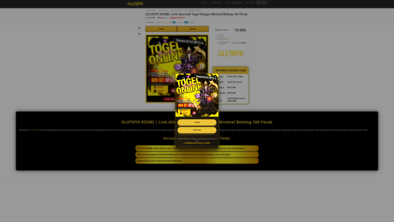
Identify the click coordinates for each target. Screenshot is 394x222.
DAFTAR (197, 130)
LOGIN (197, 122)
